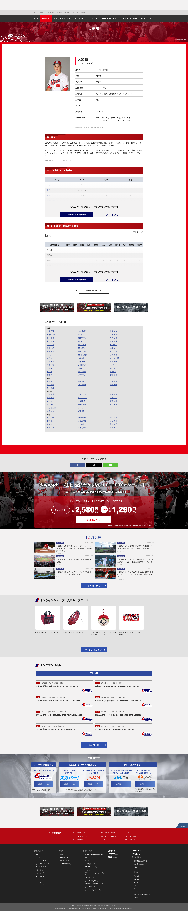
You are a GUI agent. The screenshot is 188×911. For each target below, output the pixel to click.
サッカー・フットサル (42, 861)
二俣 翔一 (113, 408)
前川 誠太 (82, 411)
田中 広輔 (113, 394)
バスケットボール (41, 873)
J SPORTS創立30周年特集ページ (95, 854)
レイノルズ (82, 398)
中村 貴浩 (82, 427)
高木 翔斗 (50, 388)
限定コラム (79, 18)
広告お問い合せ (89, 878)
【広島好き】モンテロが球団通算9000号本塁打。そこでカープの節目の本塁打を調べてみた (135, 574)
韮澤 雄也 (113, 401)
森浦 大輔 (113, 331)
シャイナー (82, 408)
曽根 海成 (50, 394)
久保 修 (49, 424)
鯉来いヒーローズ (109, 18)
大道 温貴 (82, 331)
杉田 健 (113, 368)
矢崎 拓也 (113, 351)
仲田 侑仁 (50, 404)
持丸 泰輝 (82, 385)
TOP (35, 12)
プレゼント (92, 18)
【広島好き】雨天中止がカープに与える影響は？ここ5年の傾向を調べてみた (73, 573)
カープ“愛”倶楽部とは (132, 836)
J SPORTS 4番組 (65, 864)
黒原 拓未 (113, 341)
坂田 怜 (49, 372)
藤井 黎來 (113, 375)
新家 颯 (49, 375)
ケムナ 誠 (113, 345)
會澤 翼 (49, 381)
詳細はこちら (93, 519)
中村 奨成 (50, 427)
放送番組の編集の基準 (140, 864)
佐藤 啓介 (50, 411)
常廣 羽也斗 (114, 334)
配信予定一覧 (94, 745)
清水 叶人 (113, 385)
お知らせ (87, 858)
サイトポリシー (138, 891)
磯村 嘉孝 (50, 385)
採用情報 (136, 882)
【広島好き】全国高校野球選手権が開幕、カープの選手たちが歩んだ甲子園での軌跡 (135, 547)
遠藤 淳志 (50, 365)
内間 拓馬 (82, 365)
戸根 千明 (50, 361)
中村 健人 (50, 421)
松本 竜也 (113, 355)
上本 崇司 (82, 394)
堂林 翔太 (50, 398)
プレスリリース (138, 879)
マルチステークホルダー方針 (142, 894)
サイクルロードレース (42, 864)
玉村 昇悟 (113, 361)
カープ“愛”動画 (78, 840)
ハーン (112, 365)
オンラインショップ (131, 840)
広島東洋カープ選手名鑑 (108, 836)
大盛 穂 (81, 424)
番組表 (62, 854)
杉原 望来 (82, 375)
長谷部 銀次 (82, 351)
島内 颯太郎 (82, 355)
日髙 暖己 (50, 368)
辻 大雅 (113, 372)
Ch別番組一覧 (64, 858)
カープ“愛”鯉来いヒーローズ (82, 833)
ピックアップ (40, 885)
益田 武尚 (50, 345)
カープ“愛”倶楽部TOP (56, 833)
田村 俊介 (113, 424)
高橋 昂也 (82, 348)
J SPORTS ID (136, 851)
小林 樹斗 (82, 361)
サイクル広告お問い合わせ (93, 881)
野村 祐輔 (82, 338)
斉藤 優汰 (82, 358)
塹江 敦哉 (50, 351)
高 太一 (81, 341)
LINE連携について (90, 864)
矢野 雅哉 (82, 404)
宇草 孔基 (113, 417)
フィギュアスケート (42, 876)
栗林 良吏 (113, 338)
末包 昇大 (82, 421)
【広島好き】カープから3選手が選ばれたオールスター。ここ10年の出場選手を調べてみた (135, 560)
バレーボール (40, 870)
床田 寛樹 (82, 345)
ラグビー (38, 858)
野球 (41, 12)
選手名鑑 (75, 12)
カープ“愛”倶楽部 (64, 12)
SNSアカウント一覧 (91, 867)
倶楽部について (147, 18)
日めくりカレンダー (62, 18)
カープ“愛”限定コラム (80, 836)
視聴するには (112, 857)
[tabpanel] (57, 307)
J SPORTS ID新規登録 (77, 214)
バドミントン (40, 882)
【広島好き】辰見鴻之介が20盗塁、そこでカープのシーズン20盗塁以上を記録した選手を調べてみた (74, 548)
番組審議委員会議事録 (140, 861)
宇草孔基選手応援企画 (108, 833)
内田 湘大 (113, 404)
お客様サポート (113, 851)
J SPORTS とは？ (114, 854)
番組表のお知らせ (65, 861)
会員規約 (136, 885)
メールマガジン (89, 870)
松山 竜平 (113, 421)
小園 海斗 (82, 401)
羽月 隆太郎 (51, 408)
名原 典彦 (113, 427)
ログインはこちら (111, 215)
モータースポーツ (41, 867)
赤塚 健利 (113, 348)
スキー (38, 879)
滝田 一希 (50, 348)
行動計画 (136, 867)
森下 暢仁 (50, 338)
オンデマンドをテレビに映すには (94, 890)
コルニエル (82, 368)
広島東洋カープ (51, 12)
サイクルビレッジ (90, 887)
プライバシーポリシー (140, 888)
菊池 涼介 (113, 398)
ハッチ (49, 355)
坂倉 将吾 (82, 381)
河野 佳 (49, 358)
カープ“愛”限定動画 (129, 18)
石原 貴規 (113, 381)
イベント (128, 833)
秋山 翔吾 (50, 417)
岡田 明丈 (82, 372)
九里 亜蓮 (50, 331)
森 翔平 (81, 334)
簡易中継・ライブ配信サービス (94, 884)
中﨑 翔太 (50, 341)
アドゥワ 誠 (114, 358)
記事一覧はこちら (94, 586)
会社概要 (136, 876)
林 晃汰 (49, 401)
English (136, 897)
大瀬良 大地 (51, 334)
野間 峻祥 (82, 417)
